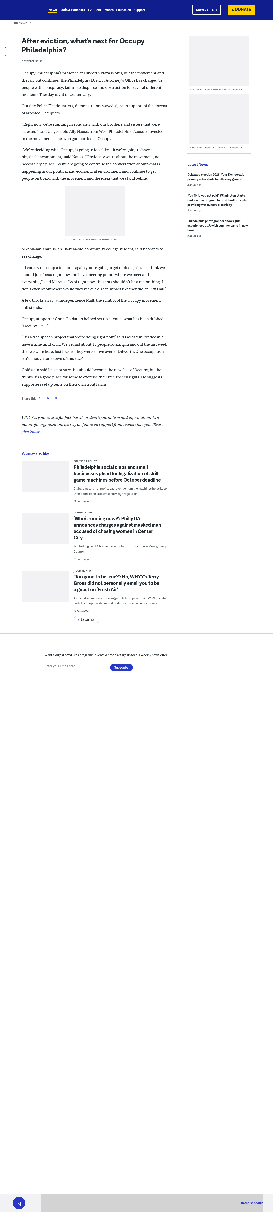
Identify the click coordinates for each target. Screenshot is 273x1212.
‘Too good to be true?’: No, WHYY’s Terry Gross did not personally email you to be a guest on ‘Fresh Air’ (116, 583)
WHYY (24, 10)
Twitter (48, 398)
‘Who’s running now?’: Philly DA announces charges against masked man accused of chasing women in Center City (117, 528)
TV (90, 9)
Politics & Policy (85, 461)
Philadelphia (22, 23)
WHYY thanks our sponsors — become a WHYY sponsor (91, 239)
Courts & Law (83, 512)
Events (108, 9)
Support (139, 9)
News (52, 9)
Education (123, 9)
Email (56, 398)
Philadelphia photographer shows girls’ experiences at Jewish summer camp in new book (217, 225)
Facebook (40, 398)
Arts (97, 9)
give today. (31, 431)
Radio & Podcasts (72, 9)
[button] (19, 1203)
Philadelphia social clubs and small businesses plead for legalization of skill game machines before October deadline (117, 473)
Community (84, 570)
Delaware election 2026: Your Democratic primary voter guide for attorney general (215, 176)
